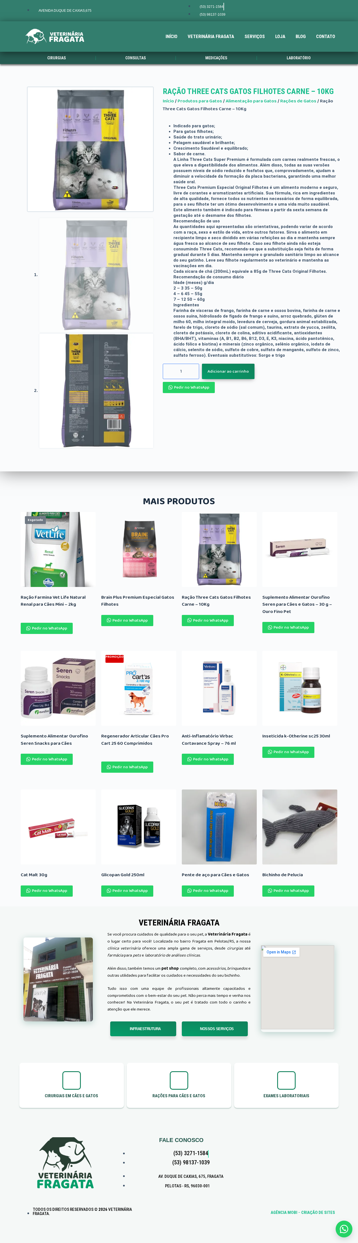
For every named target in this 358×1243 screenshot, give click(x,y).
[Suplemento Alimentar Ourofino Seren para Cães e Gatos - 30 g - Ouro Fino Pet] (299, 549)
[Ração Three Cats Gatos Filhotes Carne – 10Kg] (219, 549)
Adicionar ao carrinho (228, 371)
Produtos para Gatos (200, 101)
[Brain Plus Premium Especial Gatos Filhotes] (138, 549)
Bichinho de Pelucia (282, 875)
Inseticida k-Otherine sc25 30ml (296, 736)
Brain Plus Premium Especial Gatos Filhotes (137, 601)
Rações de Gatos (298, 101)
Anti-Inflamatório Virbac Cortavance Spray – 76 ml (209, 740)
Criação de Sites (318, 1212)
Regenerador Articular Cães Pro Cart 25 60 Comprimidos (135, 740)
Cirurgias (56, 58)
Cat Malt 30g (34, 875)
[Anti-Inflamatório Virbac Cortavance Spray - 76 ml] (219, 688)
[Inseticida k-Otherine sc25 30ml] (299, 688)
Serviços (254, 36)
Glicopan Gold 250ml (122, 875)
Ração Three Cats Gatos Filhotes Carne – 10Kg (248, 91)
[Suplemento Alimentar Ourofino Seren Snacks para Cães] (58, 688)
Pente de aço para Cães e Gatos (215, 875)
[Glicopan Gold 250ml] (138, 826)
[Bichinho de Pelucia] (299, 826)
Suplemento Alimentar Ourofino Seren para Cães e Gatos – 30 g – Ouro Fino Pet (297, 604)
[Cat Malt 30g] (58, 826)
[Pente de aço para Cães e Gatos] (219, 826)
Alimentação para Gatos (251, 101)
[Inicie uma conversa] (344, 1229)
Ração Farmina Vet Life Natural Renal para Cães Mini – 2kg (53, 601)
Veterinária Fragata (211, 36)
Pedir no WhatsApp (191, 387)
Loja (280, 36)
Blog (301, 36)
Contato (325, 36)
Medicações (216, 58)
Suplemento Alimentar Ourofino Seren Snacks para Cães (54, 740)
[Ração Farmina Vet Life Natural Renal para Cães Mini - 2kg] (58, 549)
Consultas (135, 58)
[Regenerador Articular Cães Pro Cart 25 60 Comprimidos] (138, 688)
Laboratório (299, 58)
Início (171, 36)
